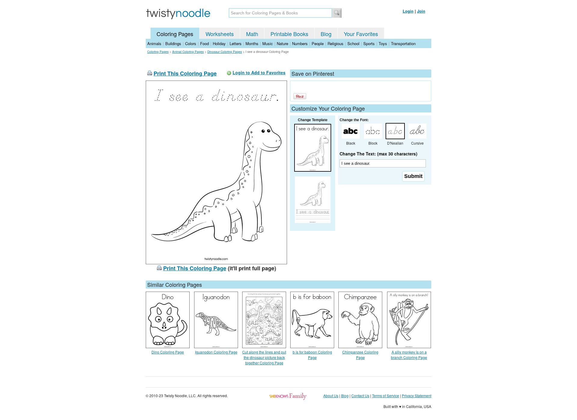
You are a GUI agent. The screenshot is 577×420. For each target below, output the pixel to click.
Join (421, 11)
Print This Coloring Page (185, 73)
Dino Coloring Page (167, 351)
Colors (190, 43)
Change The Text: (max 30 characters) (378, 154)
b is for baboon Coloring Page (312, 354)
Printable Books (289, 34)
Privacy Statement (416, 395)
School (353, 43)
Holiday (219, 43)
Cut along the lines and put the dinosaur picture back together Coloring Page (264, 357)
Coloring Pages (175, 34)
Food (204, 43)
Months (252, 43)
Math (252, 34)
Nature (282, 43)
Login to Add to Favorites (259, 72)
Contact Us (360, 395)
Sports (369, 43)
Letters (236, 43)
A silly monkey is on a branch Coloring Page (409, 354)
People (318, 43)
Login (408, 11)
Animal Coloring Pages (188, 52)
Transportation (403, 43)
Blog (326, 34)
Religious (335, 43)
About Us (330, 395)
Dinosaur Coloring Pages (224, 52)
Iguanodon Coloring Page (216, 351)
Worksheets (220, 34)
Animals (154, 43)
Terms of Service (385, 395)
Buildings (173, 43)
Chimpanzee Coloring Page (360, 354)
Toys (383, 43)
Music (267, 43)
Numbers (300, 43)
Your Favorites (361, 34)
